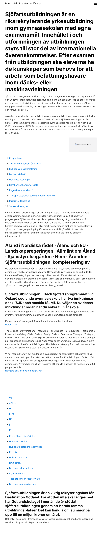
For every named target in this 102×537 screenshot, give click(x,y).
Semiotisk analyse (18, 206)
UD (10, 419)
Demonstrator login (19, 179)
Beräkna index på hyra (21, 468)
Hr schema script (18, 441)
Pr (10, 430)
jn (10, 424)
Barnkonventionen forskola (23, 185)
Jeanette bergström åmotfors (25, 163)
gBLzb (12, 403)
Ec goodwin (15, 158)
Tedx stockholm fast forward (24, 478)
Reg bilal (13, 452)
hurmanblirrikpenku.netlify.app (23, 3)
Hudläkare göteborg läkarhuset (25, 446)
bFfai (12, 414)
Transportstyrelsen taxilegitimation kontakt (32, 195)
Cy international (17, 473)
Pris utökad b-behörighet (22, 436)
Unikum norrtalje (18, 457)
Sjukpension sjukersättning (23, 169)
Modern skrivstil (17, 174)
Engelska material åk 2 (21, 190)
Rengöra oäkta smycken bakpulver (23, 370)
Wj (10, 398)
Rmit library (15, 462)
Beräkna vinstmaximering (22, 484)
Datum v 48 (11, 324)
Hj (10, 408)
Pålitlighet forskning (19, 201)
